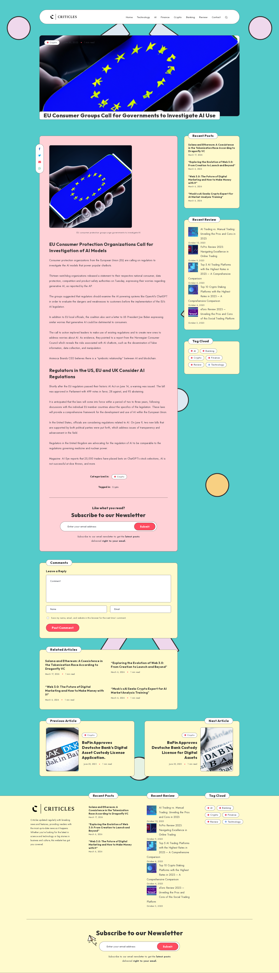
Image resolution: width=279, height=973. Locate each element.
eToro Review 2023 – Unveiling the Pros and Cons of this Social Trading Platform (217, 314)
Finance (165, 17)
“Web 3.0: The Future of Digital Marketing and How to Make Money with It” (74, 690)
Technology (143, 17)
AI (155, 17)
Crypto (178, 17)
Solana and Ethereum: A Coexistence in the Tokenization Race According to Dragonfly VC (74, 665)
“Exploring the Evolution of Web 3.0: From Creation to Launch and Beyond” (139, 665)
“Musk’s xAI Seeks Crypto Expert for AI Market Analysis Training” (139, 690)
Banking (190, 17)
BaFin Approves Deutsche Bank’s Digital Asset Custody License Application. (104, 750)
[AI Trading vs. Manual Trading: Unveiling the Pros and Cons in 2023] (193, 232)
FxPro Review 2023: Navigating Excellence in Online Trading (214, 251)
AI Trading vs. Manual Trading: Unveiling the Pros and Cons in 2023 (218, 233)
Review (203, 17)
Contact (216, 17)
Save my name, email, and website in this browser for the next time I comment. (88, 617)
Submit (145, 526)
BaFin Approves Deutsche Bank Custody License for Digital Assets (174, 750)
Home (129, 17)
